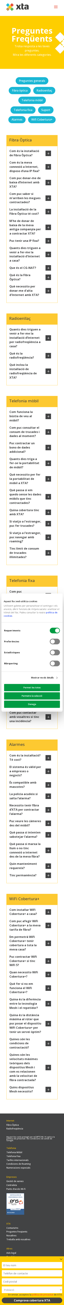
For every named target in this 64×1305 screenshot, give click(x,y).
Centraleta (11, 1185)
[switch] (55, 641)
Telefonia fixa (23, 110)
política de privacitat (15, 1138)
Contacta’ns (12, 1227)
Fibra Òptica (12, 1124)
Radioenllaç (44, 90)
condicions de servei (39, 1138)
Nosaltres (11, 1235)
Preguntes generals (32, 81)
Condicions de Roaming (18, 1163)
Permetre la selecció (32, 695)
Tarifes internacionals (17, 1160)
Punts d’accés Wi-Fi (16, 1188)
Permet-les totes (32, 687)
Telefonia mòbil (32, 100)
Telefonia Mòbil (14, 1152)
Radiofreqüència (14, 1128)
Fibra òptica (20, 90)
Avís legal (11, 1252)
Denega (32, 704)
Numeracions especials (18, 1167)
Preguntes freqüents (16, 1231)
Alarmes (17, 119)
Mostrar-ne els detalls (42, 677)
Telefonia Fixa (13, 1156)
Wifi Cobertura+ (41, 119)
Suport (45, 110)
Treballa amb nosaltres (18, 1239)
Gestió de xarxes (15, 1181)
